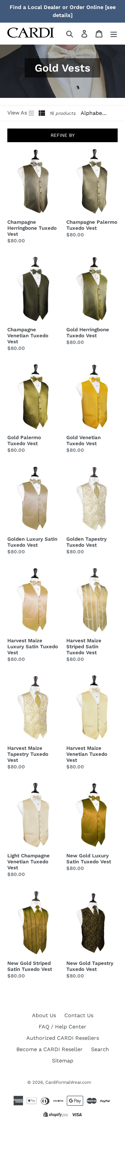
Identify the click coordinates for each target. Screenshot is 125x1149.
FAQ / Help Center (62, 1026)
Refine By (63, 135)
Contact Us (78, 1015)
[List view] (42, 113)
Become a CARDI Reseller (49, 1049)
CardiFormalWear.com (68, 1082)
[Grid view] (32, 113)
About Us (44, 1015)
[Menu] (113, 33)
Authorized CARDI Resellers (62, 1038)
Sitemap (62, 1060)
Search (100, 1049)
